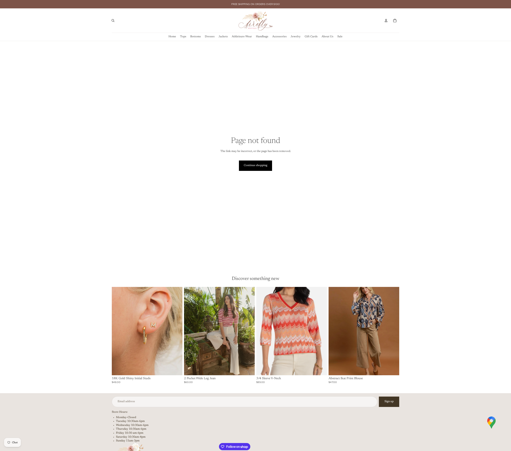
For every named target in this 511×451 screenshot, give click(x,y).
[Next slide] (176, 331)
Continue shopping (255, 165)
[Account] (386, 20)
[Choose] (176, 369)
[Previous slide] (118, 331)
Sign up (389, 401)
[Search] (113, 20)
